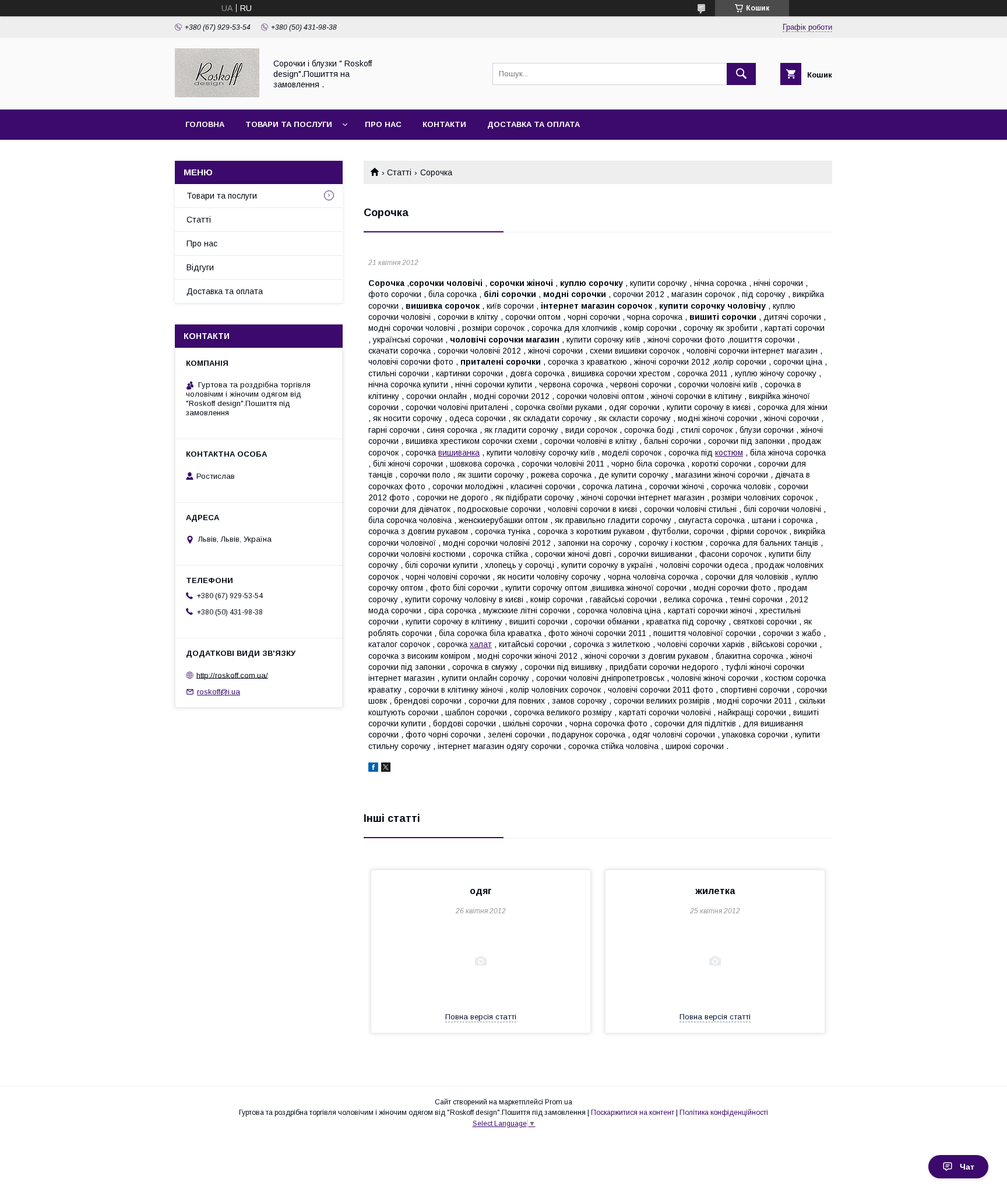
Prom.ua (558, 1102)
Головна (204, 124)
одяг (481, 891)
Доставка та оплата (533, 124)
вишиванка (459, 452)
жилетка (715, 891)
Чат (967, 1166)
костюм (729, 452)
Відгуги (200, 267)
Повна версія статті (480, 1016)
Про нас (383, 124)
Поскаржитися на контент (632, 1112)
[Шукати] (741, 74)
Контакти (444, 124)
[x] (385, 769)
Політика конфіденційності (723, 1112)
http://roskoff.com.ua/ (232, 674)
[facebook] (373, 769)
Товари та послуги (288, 124)
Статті (399, 172)
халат (481, 644)
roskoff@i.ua (218, 691)
